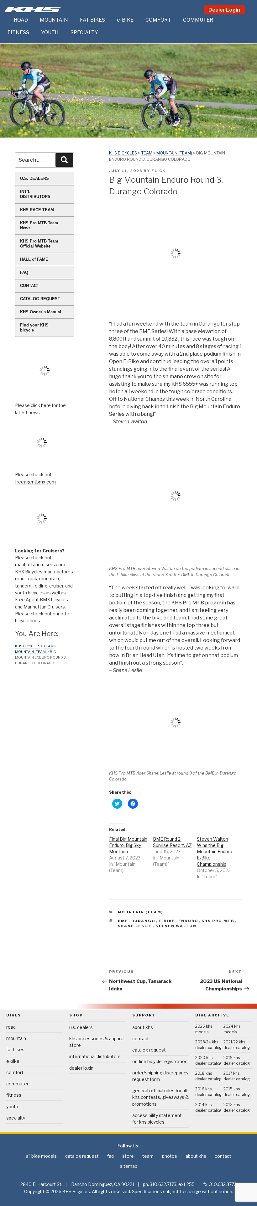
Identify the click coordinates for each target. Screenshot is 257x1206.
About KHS (142, 1027)
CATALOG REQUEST (40, 298)
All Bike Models (41, 1156)
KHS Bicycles (123, 153)
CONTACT (29, 285)
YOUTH (50, 32)
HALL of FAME (34, 259)
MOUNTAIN (54, 20)
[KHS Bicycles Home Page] (32, 9)
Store (128, 1156)
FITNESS (18, 32)
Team (146, 153)
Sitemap (128, 1166)
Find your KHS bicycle (34, 327)
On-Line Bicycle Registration (159, 1061)
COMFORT (158, 20)
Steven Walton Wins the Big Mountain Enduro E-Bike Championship (214, 851)
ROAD (21, 20)
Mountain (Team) (174, 153)
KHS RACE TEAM (37, 209)
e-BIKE (125, 20)
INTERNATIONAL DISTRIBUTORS (95, 1056)
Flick (158, 171)
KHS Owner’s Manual (40, 312)
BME (123, 921)
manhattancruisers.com (40, 564)
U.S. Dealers (81, 1027)
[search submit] (64, 159)
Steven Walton (176, 926)
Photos (169, 1156)
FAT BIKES (92, 20)
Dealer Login (224, 10)
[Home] (7, 20)
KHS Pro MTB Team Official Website (39, 243)
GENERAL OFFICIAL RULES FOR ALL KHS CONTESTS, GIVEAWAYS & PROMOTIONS (160, 1097)
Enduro (188, 921)
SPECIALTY (84, 32)
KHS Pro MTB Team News (39, 225)
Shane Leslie (135, 926)
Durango (143, 921)
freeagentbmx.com (35, 481)
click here (41, 405)
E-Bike (167, 921)
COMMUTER (198, 20)
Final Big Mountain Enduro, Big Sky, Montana (128, 845)
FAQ (24, 272)
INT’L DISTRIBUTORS (35, 194)
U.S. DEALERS (34, 178)
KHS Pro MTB (218, 921)
